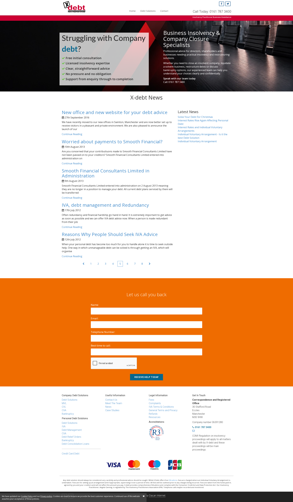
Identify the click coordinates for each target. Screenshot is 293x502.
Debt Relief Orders (71, 436)
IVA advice (173, 480)
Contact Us (111, 399)
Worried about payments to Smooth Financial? (112, 141)
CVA (64, 410)
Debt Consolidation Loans (75, 443)
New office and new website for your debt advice (114, 112)
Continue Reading (72, 134)
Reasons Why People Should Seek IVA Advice (110, 234)
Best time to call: (101, 345)
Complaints (155, 403)
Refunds (153, 413)
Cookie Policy (27, 496)
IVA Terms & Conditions (161, 406)
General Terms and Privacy (163, 410)
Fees (151, 399)
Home (132, 10)
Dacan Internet (157, 495)
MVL (64, 403)
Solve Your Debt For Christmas (195, 117)
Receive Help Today (146, 377)
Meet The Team (113, 403)
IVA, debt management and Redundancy (105, 205)
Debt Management (72, 430)
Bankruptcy (68, 413)
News (108, 406)
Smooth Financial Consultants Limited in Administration (105, 173)
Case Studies (112, 410)
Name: (95, 305)
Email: (94, 318)
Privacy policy (46, 496)
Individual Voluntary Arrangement (197, 141)
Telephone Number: (103, 332)
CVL (64, 406)
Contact (164, 10)
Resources (154, 417)
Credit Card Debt (70, 453)
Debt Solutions (148, 10)
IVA (63, 426)
